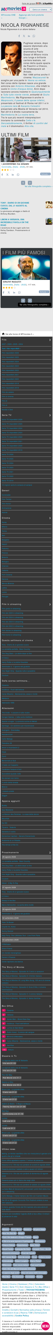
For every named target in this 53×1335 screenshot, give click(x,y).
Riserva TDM (27, 1312)
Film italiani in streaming (12, 630)
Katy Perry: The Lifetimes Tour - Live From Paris (21, 935)
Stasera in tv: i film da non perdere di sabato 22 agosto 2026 (26, 1184)
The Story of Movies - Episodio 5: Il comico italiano (22, 994)
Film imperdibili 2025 (10, 357)
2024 (21, 344)
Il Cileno (5, 658)
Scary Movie (16, 1229)
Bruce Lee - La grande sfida (13, 1089)
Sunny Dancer (7, 931)
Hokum (11, 1049)
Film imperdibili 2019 (10, 383)
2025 (15, 344)
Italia (15, 166)
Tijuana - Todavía (9, 827)
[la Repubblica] (47, 3)
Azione (4, 512)
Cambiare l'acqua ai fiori (12, 769)
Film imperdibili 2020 (10, 379)
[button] (45, 1326)
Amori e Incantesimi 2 (10, 747)
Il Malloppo (6, 944)
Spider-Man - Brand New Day (18, 1019)
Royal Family (8, 1249)
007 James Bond (9, 1257)
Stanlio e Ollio (7, 1082)
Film (31, 1284)
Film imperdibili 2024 (10, 361)
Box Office (44, 1287)
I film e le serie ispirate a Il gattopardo (18, 1241)
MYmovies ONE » (8, 16)
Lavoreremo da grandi (15, 164)
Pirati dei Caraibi (28, 1253)
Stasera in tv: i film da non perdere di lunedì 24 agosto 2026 (26, 1164)
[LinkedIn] (29, 36)
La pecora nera (9, 106)
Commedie (6, 495)
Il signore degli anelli (11, 1273)
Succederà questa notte (11, 773)
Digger (4, 795)
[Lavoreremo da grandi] (26, 150)
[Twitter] (24, 36)
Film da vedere (8, 392)
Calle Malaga (7, 739)
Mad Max (6, 1277)
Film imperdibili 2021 (10, 374)
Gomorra (27, 1229)
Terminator (30, 1277)
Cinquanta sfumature (11, 1253)
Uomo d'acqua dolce (21, 88)
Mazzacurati (39, 77)
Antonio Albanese (25, 86)
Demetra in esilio (9, 831)
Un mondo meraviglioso (11, 953)
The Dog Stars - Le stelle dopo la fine (17, 653)
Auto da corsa (23, 1257)
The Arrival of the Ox (10, 845)
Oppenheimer (22, 1245)
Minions (6, 1229)
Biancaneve (40, 1241)
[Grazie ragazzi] (26, 267)
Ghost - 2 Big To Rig (10, 883)
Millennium (7, 1265)
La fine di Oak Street (15, 1028)
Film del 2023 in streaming (12, 621)
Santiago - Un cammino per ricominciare (18, 725)
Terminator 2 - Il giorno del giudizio (16, 666)
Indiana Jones (44, 1257)
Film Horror (6, 503)
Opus (36, 1237)
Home (5, 1284)
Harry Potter (35, 1261)
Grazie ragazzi (12, 281)
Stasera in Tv (31, 1287)
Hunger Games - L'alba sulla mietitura (17, 717)
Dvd (21, 1287)
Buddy (4, 805)
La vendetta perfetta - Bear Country (16, 649)
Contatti (14, 1309)
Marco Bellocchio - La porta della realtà (18, 905)
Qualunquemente (40, 91)
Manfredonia (8, 114)
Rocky (39, 1277)
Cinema (12, 1284)
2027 (4, 344)
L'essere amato (8, 791)
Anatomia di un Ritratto (11, 840)
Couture (5, 675)
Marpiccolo (7, 100)
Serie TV (14, 1287)
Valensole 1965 (8, 702)
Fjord (4, 756)
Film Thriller (7, 499)
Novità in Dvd (7, 409)
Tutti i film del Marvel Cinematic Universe (19, 1269)
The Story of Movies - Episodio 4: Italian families (21, 998)
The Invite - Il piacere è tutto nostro (16, 712)
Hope (4, 752)
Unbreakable (8, 1261)
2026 (22, 166)
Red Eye (5, 1111)
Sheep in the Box (9, 900)
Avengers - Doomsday (11, 730)
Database (22, 1284)
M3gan (21, 1233)
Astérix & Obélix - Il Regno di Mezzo (16, 1104)
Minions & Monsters (15, 1036)
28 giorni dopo (39, 1229)
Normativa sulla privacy (30, 1309)
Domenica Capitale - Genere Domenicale (18, 836)
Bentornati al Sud (9, 760)
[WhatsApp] (33, 36)
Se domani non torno (10, 778)
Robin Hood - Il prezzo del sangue (20, 1032)
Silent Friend (7, 948)
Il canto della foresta (10, 782)
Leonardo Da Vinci (23, 1249)
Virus (34, 1257)
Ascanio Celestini (30, 106)
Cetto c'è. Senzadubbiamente (18, 122)
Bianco (4, 787)
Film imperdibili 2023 (10, 366)
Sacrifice (10, 1045)
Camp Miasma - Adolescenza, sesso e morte (20, 694)
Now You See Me (9, 1233)
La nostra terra (26, 114)
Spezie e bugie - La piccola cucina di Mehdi (19, 721)
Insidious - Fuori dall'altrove (13, 689)
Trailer (21, 1289)
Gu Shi (4, 823)
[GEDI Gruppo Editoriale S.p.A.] (38, 3)
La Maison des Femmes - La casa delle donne (20, 814)
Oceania (5, 685)
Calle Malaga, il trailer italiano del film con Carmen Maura (25, 1196)
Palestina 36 (7, 743)
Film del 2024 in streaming (12, 617)
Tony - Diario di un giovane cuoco (15, 645)
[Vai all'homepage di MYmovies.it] (13, 10)
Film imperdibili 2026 (10, 353)
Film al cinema (8, 396)
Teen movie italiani (21, 1265)
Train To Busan (8, 922)
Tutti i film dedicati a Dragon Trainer (17, 1237)
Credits (5, 1309)
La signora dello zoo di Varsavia (15, 1060)
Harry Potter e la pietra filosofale (15, 662)
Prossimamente (9, 1289)
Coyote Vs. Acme (9, 926)
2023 (23, 284)
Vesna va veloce (37, 80)
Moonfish (5, 818)
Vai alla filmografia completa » (39, 186)
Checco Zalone (9, 1245)
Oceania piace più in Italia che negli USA (18, 1180)
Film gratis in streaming (11, 608)
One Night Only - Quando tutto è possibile (18, 671)
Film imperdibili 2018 (10, 388)
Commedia (7, 166)
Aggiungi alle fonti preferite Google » (31, 16)
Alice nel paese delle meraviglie (34, 1273)
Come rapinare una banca (12, 961)
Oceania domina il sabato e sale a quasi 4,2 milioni (22, 1169)
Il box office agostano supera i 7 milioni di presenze (22, 1160)
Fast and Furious (37, 1265)
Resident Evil (7, 734)
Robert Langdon (21, 1261)
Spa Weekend (7, 810)
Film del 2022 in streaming (12, 626)
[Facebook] (19, 36)
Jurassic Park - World (41, 1249)
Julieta (4, 1118)
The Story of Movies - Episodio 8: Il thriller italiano (22, 976)
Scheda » (45, 174)
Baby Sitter (35, 1245)
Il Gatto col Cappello (10, 765)
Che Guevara (18, 1277)
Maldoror (5, 698)
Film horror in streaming (11, 635)
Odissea (10, 1015)
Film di (4, 401)
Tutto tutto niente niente (16, 94)
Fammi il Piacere (8, 957)
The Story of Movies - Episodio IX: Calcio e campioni (23, 971)
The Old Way (7, 1075)
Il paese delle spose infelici (29, 100)
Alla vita (28, 126)
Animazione (6, 508)
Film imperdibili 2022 (10, 370)
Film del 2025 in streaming (12, 613)
